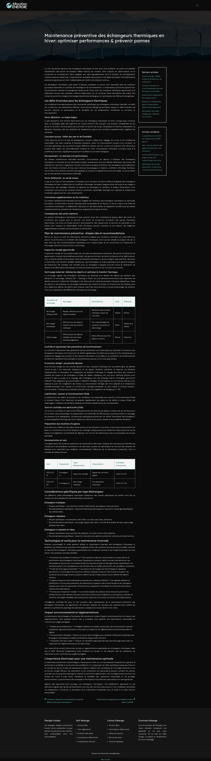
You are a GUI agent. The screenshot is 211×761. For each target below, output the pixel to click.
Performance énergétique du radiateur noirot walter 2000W (115, 700)
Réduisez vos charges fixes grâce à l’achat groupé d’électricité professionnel (151, 104)
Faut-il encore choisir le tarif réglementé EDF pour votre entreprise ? (152, 148)
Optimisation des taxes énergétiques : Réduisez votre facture (150, 114)
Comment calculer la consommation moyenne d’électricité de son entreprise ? (64, 700)
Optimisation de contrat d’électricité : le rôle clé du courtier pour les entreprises (152, 167)
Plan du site (105, 759)
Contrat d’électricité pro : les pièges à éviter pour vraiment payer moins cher (152, 157)
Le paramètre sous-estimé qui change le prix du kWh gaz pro (151, 139)
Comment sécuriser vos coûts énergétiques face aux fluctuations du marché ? (152, 88)
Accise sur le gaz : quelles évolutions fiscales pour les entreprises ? (152, 79)
